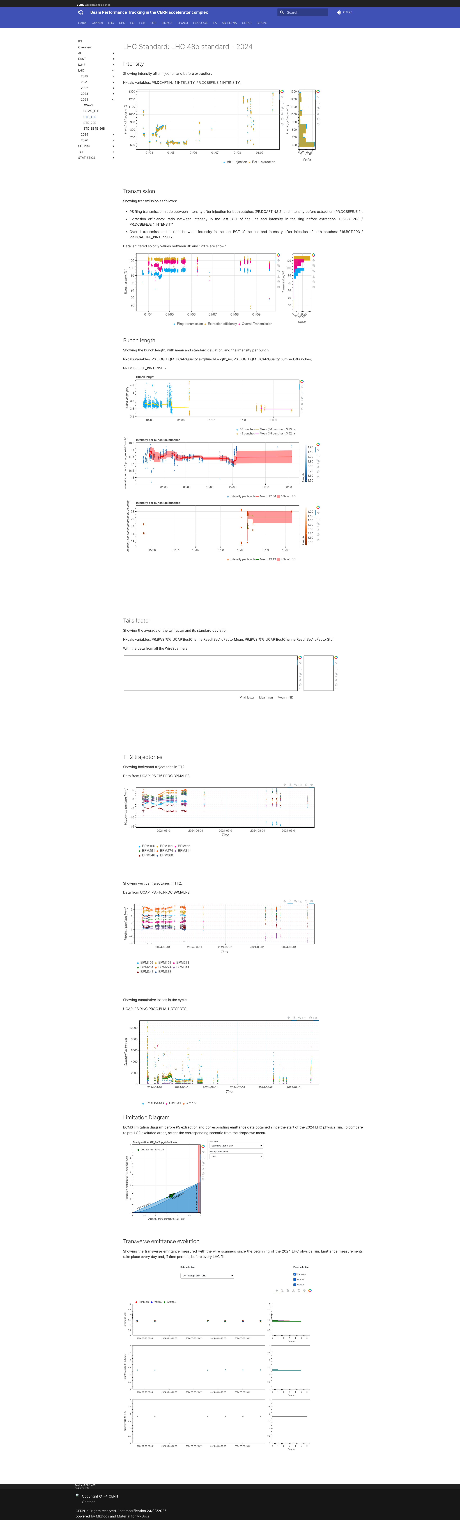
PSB (142, 23)
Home (82, 23)
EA (215, 23)
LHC (111, 23)
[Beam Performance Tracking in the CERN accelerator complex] (81, 12)
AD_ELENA (229, 23)
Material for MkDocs (133, 1516)
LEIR (153, 23)
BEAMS (262, 23)
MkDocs (102, 1516)
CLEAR (247, 23)
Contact (88, 1502)
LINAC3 (167, 23)
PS (132, 23)
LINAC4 (182, 23)
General (97, 23)
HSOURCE (200, 23)
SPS (122, 23)
